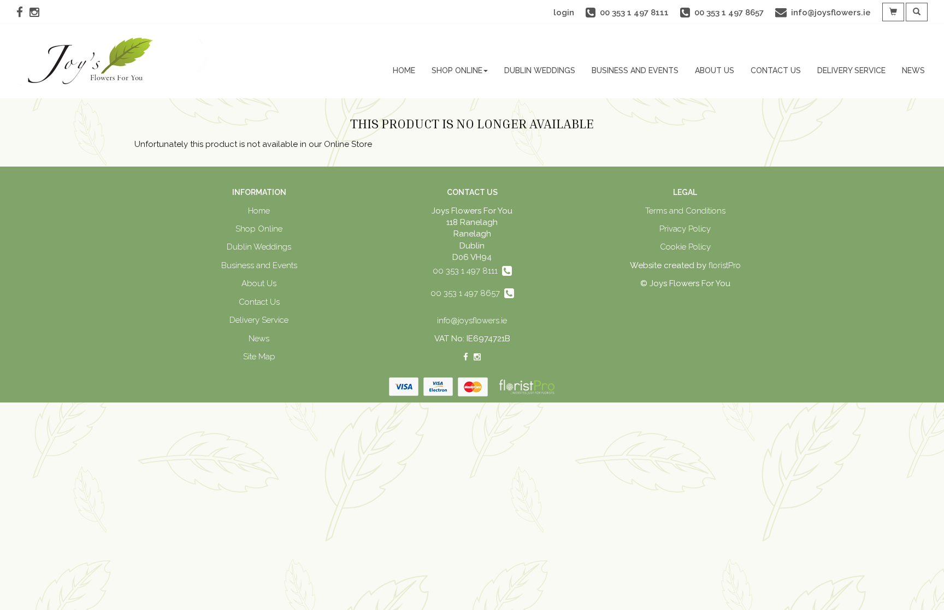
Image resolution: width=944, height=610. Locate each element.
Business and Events (635, 70)
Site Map (259, 357)
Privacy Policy (685, 229)
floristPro (725, 265)
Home (404, 70)
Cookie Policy (685, 247)
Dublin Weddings (539, 70)
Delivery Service (851, 70)
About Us (714, 70)
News (913, 70)
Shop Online (457, 70)
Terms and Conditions (685, 211)
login (563, 12)
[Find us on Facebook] (23, 12)
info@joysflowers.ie (472, 320)
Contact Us (776, 70)
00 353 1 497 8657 (467, 293)
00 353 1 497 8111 (467, 271)
